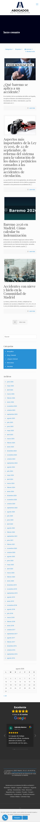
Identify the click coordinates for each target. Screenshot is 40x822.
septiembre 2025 (12, 414)
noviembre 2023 (12, 499)
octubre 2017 (11, 629)
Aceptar (17, 818)
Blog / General (11, 355)
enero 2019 (10, 601)
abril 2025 (10, 434)
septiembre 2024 (12, 463)
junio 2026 (10, 382)
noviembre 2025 (12, 406)
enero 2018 (10, 625)
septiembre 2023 (12, 508)
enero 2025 (10, 447)
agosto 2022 (11, 528)
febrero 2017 (11, 642)
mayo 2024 (10, 475)
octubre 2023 (11, 503)
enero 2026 (10, 402)
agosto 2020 (11, 556)
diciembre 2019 (12, 585)
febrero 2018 (11, 621)
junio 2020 (10, 560)
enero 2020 (10, 581)
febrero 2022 (11, 532)
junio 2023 (10, 520)
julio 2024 (10, 471)
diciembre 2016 (12, 646)
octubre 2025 (11, 410)
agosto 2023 (11, 512)
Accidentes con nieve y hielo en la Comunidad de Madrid (20, 291)
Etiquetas (18, 49)
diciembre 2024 (12, 451)
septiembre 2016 (12, 654)
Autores (28, 49)
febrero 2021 (11, 544)
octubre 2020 (11, 552)
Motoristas (10, 363)
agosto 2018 (11, 609)
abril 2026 (10, 390)
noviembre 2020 (12, 548)
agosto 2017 (11, 638)
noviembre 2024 (12, 455)
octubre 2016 (11, 650)
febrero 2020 (11, 577)
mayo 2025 (10, 430)
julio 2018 (10, 613)
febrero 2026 (11, 398)
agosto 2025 (11, 418)
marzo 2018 (10, 617)
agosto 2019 (11, 597)
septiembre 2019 (12, 593)
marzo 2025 (10, 438)
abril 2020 (10, 568)
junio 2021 (10, 540)
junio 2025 (10, 426)
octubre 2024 (11, 459)
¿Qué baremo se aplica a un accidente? (16, 88)
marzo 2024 (10, 483)
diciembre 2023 (12, 495)
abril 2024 (10, 479)
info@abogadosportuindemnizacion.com (24, 772)
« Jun (5, 696)
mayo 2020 (10, 564)
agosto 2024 (11, 467)
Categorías (8, 49)
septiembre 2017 (12, 634)
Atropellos (10, 351)
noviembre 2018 (12, 605)
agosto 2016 (11, 658)
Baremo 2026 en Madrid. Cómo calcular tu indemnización (16, 229)
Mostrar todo (31, 51)
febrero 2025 (11, 443)
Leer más (32, 108)
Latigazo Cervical (12, 359)
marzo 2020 (10, 573)
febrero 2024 (11, 487)
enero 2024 (10, 491)
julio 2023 (10, 516)
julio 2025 (10, 422)
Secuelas (10, 366)
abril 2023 (10, 524)
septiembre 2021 (12, 536)
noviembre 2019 (12, 589)
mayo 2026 (10, 386)
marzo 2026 (10, 394)
